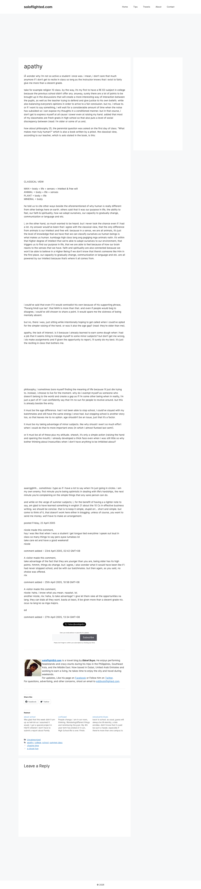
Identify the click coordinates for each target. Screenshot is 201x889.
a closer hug (32, 748)
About (158, 6)
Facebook (80, 678)
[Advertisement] (100, 34)
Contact (170, 6)
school (45, 742)
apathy (30, 742)
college (38, 742)
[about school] (41, 723)
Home (125, 6)
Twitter (109, 678)
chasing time (33, 745)
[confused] (75, 723)
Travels (146, 6)
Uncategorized (34, 739)
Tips (135, 6)
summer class (56, 742)
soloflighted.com (38, 7)
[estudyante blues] (110, 723)
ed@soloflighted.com (107, 681)
